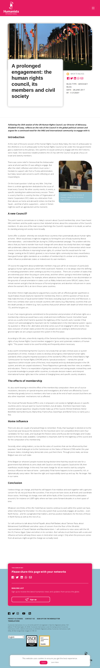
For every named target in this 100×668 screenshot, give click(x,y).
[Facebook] (9, 613)
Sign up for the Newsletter (48, 619)
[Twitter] (13, 613)
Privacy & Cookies (15, 619)
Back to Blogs (77, 73)
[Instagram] (17, 613)
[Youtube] (23, 613)
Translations (14, 621)
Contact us (30, 619)
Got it (43, 662)
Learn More (55, 662)
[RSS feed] (30, 613)
